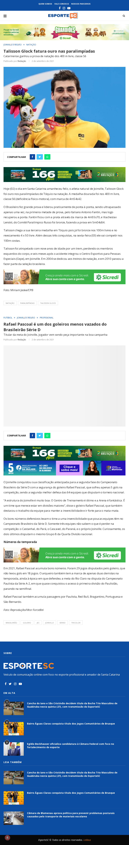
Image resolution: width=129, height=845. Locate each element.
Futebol (8, 318)
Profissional (46, 318)
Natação (31, 45)
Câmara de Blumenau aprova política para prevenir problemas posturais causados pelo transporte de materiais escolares (71, 814)
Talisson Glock (48, 303)
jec (38, 622)
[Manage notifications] (7, 837)
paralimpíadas (27, 303)
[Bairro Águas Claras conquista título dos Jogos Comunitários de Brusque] (14, 728)
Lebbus (87, 839)
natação (10, 303)
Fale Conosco (61, 4)
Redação (22, 61)
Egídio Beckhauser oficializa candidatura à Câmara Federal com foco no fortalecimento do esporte (70, 745)
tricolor (75, 622)
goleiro (27, 622)
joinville (49, 622)
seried (62, 622)
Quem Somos (45, 4)
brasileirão (11, 622)
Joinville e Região (13, 45)
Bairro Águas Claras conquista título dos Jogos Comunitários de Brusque (71, 723)
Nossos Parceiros (81, 4)
